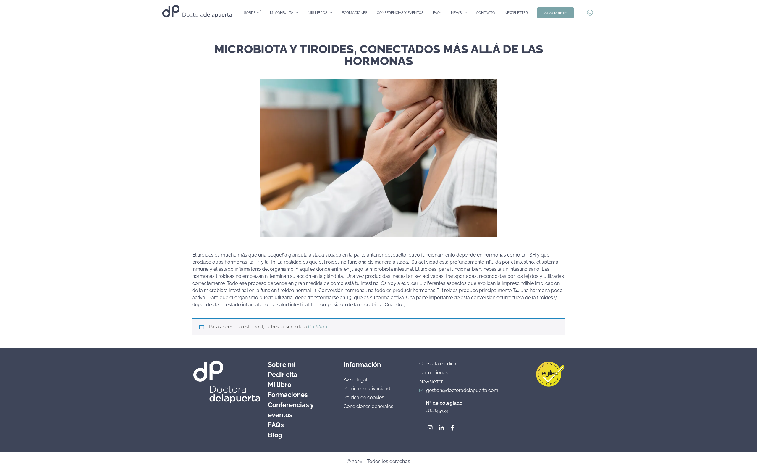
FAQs (437, 13)
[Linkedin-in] (441, 427)
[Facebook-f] (452, 427)
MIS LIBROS (317, 13)
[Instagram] (430, 427)
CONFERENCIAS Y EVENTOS (400, 13)
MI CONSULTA (281, 13)
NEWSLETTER (516, 13)
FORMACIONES (354, 13)
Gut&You (317, 327)
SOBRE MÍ (252, 13)
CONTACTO (485, 13)
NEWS (456, 13)
